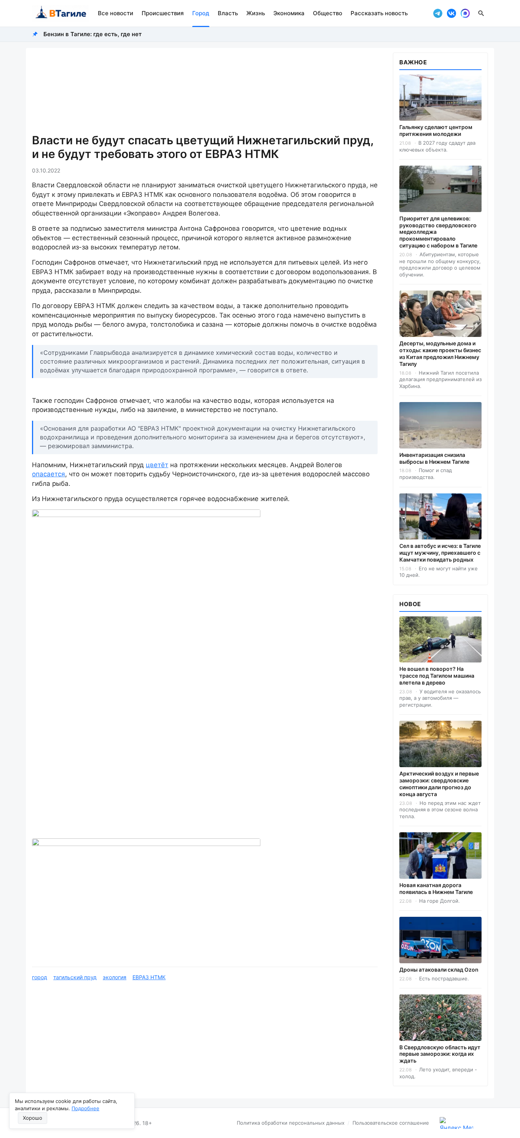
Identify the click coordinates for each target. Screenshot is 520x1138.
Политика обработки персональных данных (291, 1123)
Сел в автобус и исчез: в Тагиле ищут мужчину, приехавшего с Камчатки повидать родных (440, 553)
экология (114, 977)
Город (200, 13)
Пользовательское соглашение (391, 1123)
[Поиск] (481, 13)
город (39, 977)
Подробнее (85, 1108)
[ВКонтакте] (451, 13)
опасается (48, 474)
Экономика (289, 13)
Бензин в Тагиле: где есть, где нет (92, 34)
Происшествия (163, 13)
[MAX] (465, 13)
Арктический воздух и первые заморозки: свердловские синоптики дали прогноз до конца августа (439, 783)
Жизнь (255, 13)
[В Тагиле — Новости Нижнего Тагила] (60, 13)
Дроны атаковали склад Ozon (439, 969)
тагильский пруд (75, 977)
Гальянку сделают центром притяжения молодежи (435, 130)
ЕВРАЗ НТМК (149, 977)
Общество (327, 13)
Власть (228, 13)
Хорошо (32, 1118)
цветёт (157, 465)
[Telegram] (437, 13)
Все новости (115, 13)
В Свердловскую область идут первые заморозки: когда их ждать (439, 1054)
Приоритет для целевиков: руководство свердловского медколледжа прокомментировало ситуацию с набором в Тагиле (438, 232)
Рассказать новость (379, 13)
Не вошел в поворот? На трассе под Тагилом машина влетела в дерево (436, 676)
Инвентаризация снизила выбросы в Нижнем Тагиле (434, 458)
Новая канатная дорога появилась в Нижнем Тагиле (436, 888)
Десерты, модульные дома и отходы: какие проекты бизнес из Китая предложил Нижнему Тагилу (440, 353)
